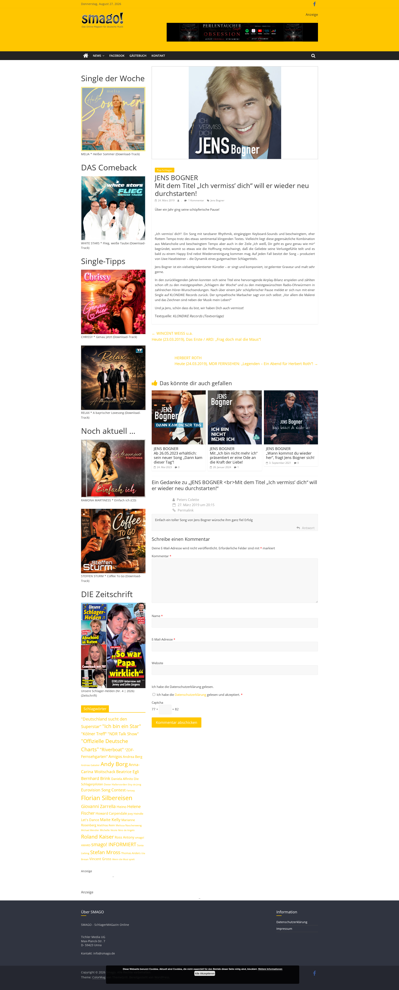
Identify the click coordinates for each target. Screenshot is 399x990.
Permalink (185, 510)
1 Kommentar (196, 200)
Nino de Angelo (126, 830)
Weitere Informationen (270, 968)
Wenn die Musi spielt (123, 859)
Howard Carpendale (111, 813)
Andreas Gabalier (90, 765)
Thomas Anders (130, 853)
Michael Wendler (90, 830)
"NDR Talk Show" (123, 734)
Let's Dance (90, 820)
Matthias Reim (106, 825)
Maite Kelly (110, 819)
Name (157, 616)
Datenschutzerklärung (191, 694)
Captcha (157, 702)
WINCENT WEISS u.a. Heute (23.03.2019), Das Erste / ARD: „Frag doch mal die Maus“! (206, 336)
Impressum (284, 929)
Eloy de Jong (134, 784)
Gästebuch (138, 56)
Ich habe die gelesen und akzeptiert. (200, 694)
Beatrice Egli (127, 771)
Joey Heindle (135, 813)
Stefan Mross (105, 852)
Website (157, 663)
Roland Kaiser (97, 836)
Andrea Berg (132, 756)
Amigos (115, 756)
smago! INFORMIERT (113, 844)
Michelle (105, 830)
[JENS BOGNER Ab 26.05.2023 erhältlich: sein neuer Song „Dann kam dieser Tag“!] (179, 393)
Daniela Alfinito (122, 779)
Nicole (114, 830)
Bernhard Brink (95, 778)
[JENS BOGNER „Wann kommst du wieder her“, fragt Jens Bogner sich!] (291, 393)
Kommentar (161, 556)
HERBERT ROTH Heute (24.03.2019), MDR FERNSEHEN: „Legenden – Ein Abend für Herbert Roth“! (246, 360)
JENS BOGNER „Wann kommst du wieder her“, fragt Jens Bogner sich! (290, 453)
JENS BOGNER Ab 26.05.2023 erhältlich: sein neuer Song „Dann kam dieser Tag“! (178, 455)
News (97, 56)
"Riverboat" (112, 749)
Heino (121, 806)
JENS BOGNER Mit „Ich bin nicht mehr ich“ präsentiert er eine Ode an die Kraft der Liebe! (233, 455)
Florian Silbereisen (106, 798)
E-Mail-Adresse (163, 639)
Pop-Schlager (164, 170)
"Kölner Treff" (94, 734)
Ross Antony (124, 837)
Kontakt (158, 56)
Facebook (116, 56)
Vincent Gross (100, 859)
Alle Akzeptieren (204, 973)
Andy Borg (114, 764)
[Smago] (85, 55)
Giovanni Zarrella (98, 806)
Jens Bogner (217, 200)
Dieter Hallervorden (115, 784)
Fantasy (131, 790)
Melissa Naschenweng (129, 825)
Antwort (308, 528)
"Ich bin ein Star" (121, 726)
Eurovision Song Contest (103, 790)
